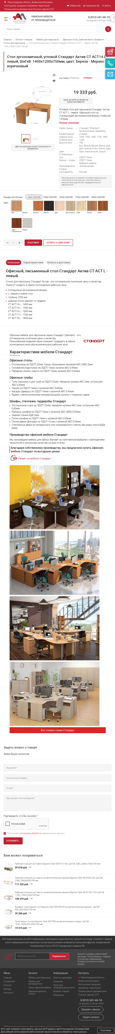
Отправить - (13, 841)
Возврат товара (61, 991)
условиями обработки (31, 833)
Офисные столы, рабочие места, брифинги (83, 39)
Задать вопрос (91, 1017)
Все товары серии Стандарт (57, 730)
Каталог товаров (24, 39)
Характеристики (33, 262)
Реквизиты (58, 995)
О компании (9, 981)
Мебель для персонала (47, 39)
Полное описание (69, 122)
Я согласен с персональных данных (36, 833)
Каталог (8, 985)
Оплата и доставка (58, 262)
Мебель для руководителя (35, 982)
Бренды (7, 989)
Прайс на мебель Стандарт (35, 458)
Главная (8, 39)
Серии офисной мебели (39, 987)
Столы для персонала (14, 43)
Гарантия (58, 981)
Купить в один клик (58, 242)
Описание (13, 262)
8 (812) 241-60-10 (99, 17)
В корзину (33, 242)
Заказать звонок (90, 1009)
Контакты (8, 992)
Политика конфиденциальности (64, 986)
